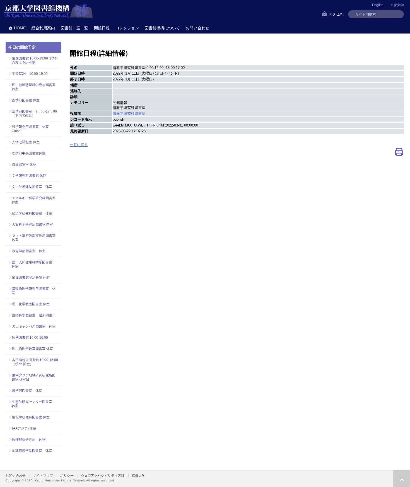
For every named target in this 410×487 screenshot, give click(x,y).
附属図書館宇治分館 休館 (31, 278)
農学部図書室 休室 (27, 391)
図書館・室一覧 (74, 28)
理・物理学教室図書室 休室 (32, 349)
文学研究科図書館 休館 (29, 176)
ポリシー (67, 476)
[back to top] (401, 478)
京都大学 (397, 5)
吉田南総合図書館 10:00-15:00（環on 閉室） (35, 362)
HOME (20, 28)
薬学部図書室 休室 (26, 100)
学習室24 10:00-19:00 (30, 74)
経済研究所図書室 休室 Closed (30, 129)
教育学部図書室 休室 (28, 251)
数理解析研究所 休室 (28, 439)
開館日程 (102, 28)
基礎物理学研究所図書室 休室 (34, 291)
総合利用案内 (43, 28)
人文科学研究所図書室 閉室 (32, 224)
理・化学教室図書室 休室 (31, 304)
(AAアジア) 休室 (24, 428)
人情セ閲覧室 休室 (26, 142)
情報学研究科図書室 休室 (31, 417)
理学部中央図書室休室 (28, 153)
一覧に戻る (79, 145)
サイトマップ (43, 476)
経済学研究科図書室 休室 (32, 213)
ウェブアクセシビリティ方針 (102, 476)
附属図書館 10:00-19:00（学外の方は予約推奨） (35, 60)
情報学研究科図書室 (129, 113)
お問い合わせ (197, 28)
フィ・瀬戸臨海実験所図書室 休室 (35, 238)
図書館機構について (162, 28)
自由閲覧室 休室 (24, 164)
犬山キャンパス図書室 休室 (34, 326)
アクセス (336, 14)
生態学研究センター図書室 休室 (34, 404)
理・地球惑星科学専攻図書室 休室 (35, 87)
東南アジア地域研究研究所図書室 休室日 (34, 377)
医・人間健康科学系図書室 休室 (34, 264)
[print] (399, 153)
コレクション (127, 28)
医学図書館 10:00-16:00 (30, 338)
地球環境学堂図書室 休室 (32, 451)
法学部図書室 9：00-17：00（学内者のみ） (34, 113)
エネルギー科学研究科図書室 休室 (34, 200)
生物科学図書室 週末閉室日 (34, 315)
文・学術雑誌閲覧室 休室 (32, 187)
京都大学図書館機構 (48, 11)
